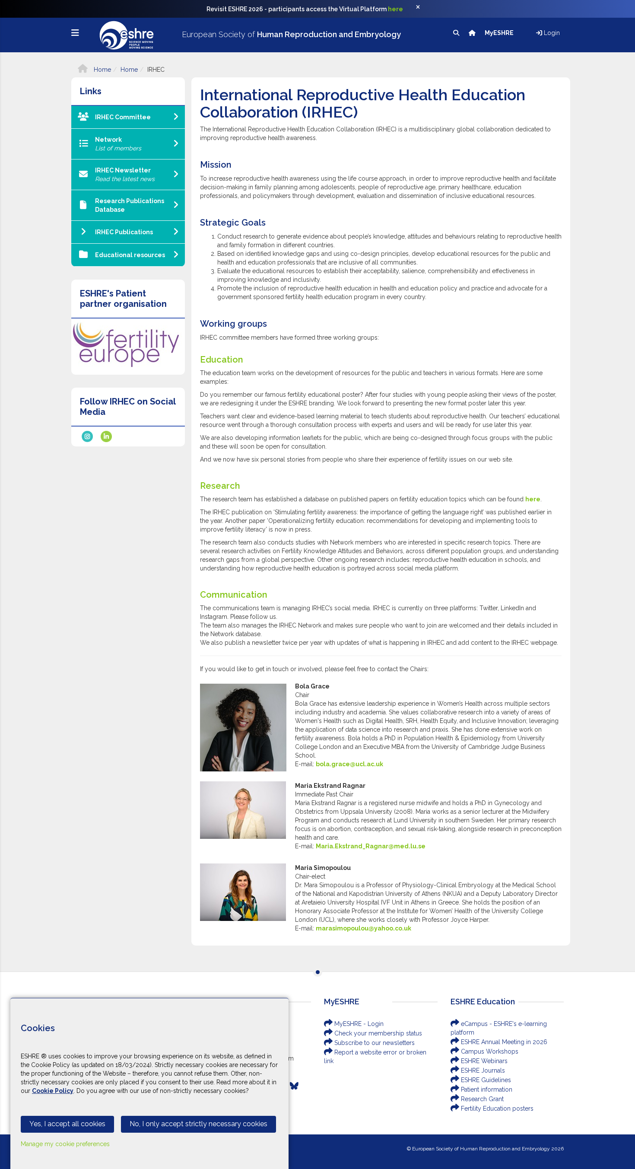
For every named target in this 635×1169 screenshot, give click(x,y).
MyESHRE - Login (358, 1023)
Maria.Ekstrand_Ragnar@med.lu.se (370, 846)
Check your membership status (377, 1033)
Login (551, 32)
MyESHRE (500, 32)
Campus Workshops (488, 1051)
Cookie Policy (52, 1090)
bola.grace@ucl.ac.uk (349, 764)
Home (101, 69)
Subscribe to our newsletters (374, 1042)
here (395, 9)
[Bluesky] (294, 1086)
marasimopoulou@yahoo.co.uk (363, 928)
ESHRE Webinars (483, 1061)
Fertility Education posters (496, 1108)
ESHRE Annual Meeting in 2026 (503, 1041)
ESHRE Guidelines (485, 1080)
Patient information (485, 1089)
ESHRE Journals (482, 1070)
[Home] (473, 32)
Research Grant (481, 1099)
